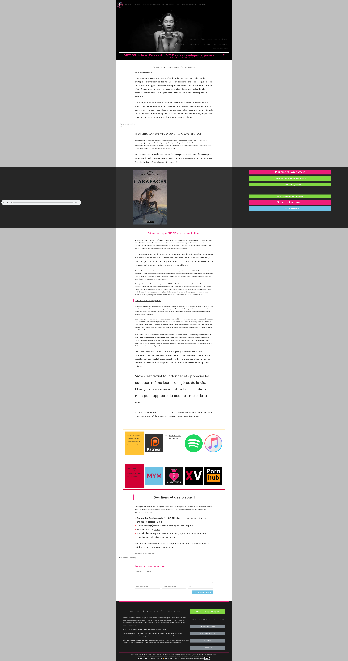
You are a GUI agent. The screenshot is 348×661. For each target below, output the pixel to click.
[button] (207, 611)
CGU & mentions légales (172, 658)
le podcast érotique (191, 106)
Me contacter (152, 658)
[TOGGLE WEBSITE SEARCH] (209, 4)
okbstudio (226, 48)
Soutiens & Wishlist (220, 44)
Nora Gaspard (186, 526)
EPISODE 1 (141, 522)
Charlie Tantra (142, 658)
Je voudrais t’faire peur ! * (148, 300)
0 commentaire (173, 67)
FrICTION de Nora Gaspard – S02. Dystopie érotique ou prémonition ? (186, 58)
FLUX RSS (159, 658)
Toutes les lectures (179, 44)
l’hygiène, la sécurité (175, 245)
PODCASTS (206, 44)
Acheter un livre (194, 44)
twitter (157, 529)
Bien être (144, 72)
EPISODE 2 (153, 522)
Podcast (150, 72)
